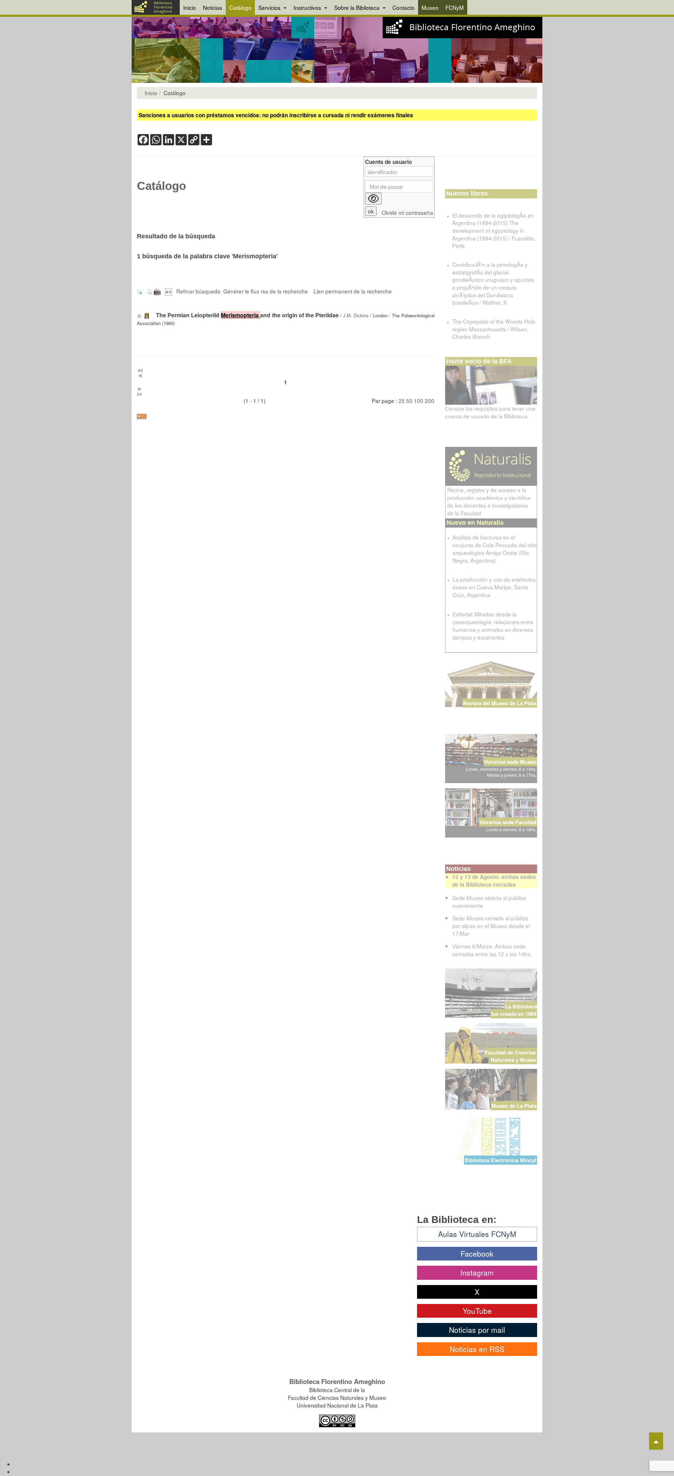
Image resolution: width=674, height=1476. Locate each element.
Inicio (189, 7)
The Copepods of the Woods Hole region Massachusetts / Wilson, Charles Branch (493, 328)
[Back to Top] (656, 1440)
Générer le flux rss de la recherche (265, 291)
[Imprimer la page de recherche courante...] (158, 291)
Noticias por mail (477, 1329)
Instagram (477, 1272)
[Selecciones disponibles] (169, 291)
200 (429, 400)
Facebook (477, 1253)
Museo (430, 7)
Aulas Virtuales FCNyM (477, 1234)
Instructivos (308, 7)
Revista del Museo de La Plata (499, 703)
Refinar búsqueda (198, 291)
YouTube (477, 1310)
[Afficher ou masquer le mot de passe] (373, 199)
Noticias (212, 7)
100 (418, 400)
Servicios (270, 7)
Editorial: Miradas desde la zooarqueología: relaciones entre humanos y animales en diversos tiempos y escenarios (492, 625)
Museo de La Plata (513, 1106)
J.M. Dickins (356, 315)
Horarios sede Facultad (508, 822)
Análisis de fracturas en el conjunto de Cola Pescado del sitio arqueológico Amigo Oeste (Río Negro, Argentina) (494, 548)
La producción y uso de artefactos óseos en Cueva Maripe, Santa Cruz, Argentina (494, 586)
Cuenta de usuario (388, 162)
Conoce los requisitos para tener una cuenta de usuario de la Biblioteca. (490, 412)
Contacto (403, 7)
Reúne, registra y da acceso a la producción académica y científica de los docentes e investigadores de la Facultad (488, 501)
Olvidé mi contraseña (407, 212)
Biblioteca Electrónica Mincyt (500, 1160)
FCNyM (454, 7)
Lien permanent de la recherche (352, 291)
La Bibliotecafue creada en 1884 (514, 1010)
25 (401, 400)
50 (409, 400)
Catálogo (240, 7)
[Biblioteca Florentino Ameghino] (156, 7)
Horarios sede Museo (510, 762)
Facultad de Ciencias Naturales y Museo (511, 1056)
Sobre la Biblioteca (357, 7)
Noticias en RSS (477, 1349)
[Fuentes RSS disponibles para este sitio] (286, 416)
